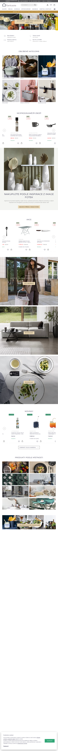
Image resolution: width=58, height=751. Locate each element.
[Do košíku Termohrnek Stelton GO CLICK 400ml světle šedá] (53, 249)
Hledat (35, 5)
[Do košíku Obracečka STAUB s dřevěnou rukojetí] (16, 143)
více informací (29, 283)
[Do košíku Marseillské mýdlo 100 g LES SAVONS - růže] (53, 441)
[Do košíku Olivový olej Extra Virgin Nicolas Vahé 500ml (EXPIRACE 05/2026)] (53, 143)
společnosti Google (22, 743)
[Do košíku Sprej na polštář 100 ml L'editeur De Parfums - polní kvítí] (34, 441)
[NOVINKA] (11, 423)
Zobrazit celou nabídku (28, 447)
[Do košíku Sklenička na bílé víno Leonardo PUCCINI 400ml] (34, 249)
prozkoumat (29, 333)
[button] (4, 22)
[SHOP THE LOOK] (29, 190)
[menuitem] (4, 9)
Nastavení (5, 746)
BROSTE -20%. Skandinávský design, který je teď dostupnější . (28, 11)
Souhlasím (49, 740)
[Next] (53, 130)
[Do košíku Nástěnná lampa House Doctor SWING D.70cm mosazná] (16, 249)
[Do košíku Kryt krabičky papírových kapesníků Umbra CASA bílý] (34, 143)
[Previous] (4, 130)
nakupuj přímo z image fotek (29, 207)
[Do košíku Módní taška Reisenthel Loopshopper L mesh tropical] (16, 441)
